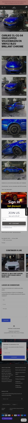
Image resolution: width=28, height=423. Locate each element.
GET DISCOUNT (14, 223)
